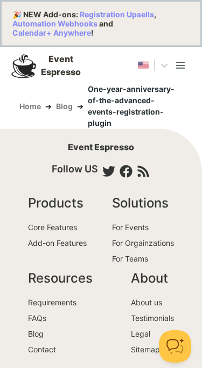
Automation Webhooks (54, 23)
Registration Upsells (117, 14)
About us (146, 302)
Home (30, 106)
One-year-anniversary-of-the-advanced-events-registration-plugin (131, 106)
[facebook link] (126, 171)
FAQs (37, 318)
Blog (64, 106)
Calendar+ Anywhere (51, 32)
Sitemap (145, 349)
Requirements (52, 302)
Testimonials (152, 318)
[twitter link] (108, 171)
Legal (140, 333)
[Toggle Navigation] (180, 65)
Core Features (52, 227)
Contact (42, 349)
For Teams (130, 258)
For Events (130, 227)
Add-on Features (57, 242)
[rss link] (143, 171)
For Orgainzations (143, 242)
